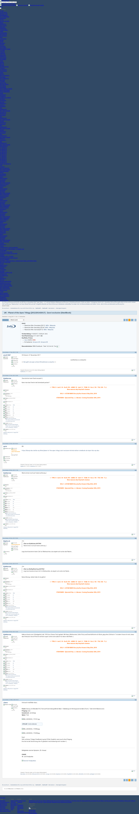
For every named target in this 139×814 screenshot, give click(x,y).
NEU (1, 108)
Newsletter (2, 800)
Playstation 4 (121, 800)
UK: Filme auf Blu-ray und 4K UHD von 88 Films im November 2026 (19, 302)
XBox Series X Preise (5, 811)
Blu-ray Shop (60, 802)
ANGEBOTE (3, 56)
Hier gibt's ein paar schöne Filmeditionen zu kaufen (39, 362)
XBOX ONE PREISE (5, 90)
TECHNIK (2, 50)
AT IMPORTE (3, 147)
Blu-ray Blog (14, 803)
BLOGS (2, 19)
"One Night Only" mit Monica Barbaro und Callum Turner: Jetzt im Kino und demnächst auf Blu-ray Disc (97, 304)
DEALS (2, 77)
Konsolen (49, 802)
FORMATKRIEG (4, 30)
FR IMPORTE (3, 155)
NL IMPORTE (3, 158)
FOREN (2, 246)
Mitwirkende (20, 808)
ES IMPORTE (3, 153)
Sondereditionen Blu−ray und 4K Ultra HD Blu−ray (22, 308)
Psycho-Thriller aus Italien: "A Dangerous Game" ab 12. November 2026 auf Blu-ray (97, 302)
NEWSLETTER (3, 14)
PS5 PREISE (3, 86)
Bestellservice (3, 803)
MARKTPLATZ (3, 265)
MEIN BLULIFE (3, 290)
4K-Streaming (32, 800)
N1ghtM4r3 (69, 774)
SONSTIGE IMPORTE (5, 164)
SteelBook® (38, 308)
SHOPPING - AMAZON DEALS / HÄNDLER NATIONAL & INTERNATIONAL (18, 261)
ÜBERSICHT (3, 24)
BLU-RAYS (2, 80)
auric (5, 446)
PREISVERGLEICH (4, 294)
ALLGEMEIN (3, 59)
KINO (1, 37)
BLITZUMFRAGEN (4, 16)
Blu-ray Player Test (101, 800)
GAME (1, 31)
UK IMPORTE (3, 161)
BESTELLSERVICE (4, 168)
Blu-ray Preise (3, 805)
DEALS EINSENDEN (5, 91)
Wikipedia (52, 325)
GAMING (2, 255)
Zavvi (26, 340)
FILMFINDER (3, 100)
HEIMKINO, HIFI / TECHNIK (6, 256)
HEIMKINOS (3, 297)
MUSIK (1, 41)
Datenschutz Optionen (23, 812)
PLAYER (2, 44)
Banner (12, 806)
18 (135, 699)
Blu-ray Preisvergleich (59, 800)
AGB (18, 809)
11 (135, 352)
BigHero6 (6, 541)
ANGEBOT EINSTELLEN (6, 272)
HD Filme (74, 800)
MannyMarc (23, 774)
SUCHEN (2, 271)
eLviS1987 (7, 355)
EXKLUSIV (2, 27)
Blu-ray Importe (68, 802)
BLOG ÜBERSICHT (4, 296)
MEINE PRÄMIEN (4, 300)
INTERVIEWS (3, 36)
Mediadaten (20, 805)
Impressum (20, 806)
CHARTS (2, 105)
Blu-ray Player (110, 800)
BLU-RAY (2, 102)
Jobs (12, 809)
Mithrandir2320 (35, 774)
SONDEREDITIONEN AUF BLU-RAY (8, 253)
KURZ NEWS (3, 58)
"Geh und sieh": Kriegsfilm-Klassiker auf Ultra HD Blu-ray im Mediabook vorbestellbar (49, 304)
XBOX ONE (3, 231)
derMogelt (92, 774)
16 (135, 563)
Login (1, 6)
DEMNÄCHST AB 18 (5, 283)
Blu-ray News (32, 810)
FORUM (2, 243)
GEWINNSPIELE (4, 15)
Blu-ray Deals (32, 811)
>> (132, 320)
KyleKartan (22, 371)
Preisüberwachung (4, 802)
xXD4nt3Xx (81, 774)
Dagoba (22, 466)
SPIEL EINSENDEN (4, 194)
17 (135, 631)
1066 (14, 405)
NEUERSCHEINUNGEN (5, 281)
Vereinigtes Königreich (61, 308)
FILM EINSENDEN (4, 171)
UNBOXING (3, 55)
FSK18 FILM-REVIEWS (5, 284)
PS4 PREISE (3, 87)
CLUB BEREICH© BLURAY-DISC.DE (9, 258)
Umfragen (13, 802)
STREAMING (3, 250)
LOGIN (1, 291)
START (2, 11)
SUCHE (2, 263)
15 (135, 538)
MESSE (2, 40)
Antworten (5, 320)
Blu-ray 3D (127, 800)
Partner (12, 808)
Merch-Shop (14, 805)
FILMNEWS (2, 96)
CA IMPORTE (3, 150)
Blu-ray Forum (5, 308)
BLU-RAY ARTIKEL (4, 21)
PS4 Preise (2, 806)
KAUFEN (2, 268)
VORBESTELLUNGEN (5, 97)
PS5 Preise (2, 808)
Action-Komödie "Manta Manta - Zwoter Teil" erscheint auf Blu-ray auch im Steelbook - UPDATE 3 (12, 426)
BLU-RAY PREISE (4, 84)
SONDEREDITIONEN (5, 49)
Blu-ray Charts (42, 800)
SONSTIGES (3, 83)
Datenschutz (20, 811)
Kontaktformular (21, 800)
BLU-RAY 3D (3, 112)
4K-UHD (2, 121)
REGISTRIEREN (4, 293)
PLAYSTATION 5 (4, 184)
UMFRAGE (2, 53)
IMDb (47, 325)
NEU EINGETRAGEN (5, 111)
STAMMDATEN (4, 275)
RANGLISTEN (3, 299)
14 (135, 470)
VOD (1, 165)
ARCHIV (2, 74)
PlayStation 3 (68, 800)
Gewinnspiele (14, 800)
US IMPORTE (3, 162)
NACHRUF (2, 43)
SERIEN (2, 62)
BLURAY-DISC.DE (4, 66)
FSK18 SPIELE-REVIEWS (6, 286)
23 (13, 411)
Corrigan (47, 774)
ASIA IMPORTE (4, 146)
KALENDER (3, 106)
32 (13, 409)
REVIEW (2, 65)
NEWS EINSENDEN (4, 75)
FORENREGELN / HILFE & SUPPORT (9, 247)
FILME (1, 61)
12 (135, 375)
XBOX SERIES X (4, 219)
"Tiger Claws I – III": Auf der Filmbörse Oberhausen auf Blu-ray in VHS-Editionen (56, 302)
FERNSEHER (3, 28)
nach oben (2, 797)
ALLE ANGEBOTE (4, 78)
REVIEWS (2, 99)
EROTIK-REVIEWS (4, 287)
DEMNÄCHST (3, 109)
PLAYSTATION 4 (4, 196)
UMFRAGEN (3, 18)
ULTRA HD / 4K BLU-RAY (6, 252)
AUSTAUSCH (3, 25)
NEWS (1, 22)
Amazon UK (36, 342)
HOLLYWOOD (3, 34)
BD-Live (116, 800)
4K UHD (35, 802)
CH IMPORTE (3, 152)
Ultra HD (79, 800)
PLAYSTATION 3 (4, 208)
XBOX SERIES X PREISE (6, 88)
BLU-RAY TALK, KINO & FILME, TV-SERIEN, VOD (12, 249)
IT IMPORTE (3, 156)
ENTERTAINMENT (5, 259)
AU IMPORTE (3, 149)
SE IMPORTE (3, 159)
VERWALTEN (3, 274)
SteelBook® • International (48, 308)
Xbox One (40, 802)
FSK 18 (1, 277)
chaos (5, 702)
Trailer (44, 802)
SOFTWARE (3, 47)
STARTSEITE (3, 12)
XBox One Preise (4, 809)
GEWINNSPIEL (3, 33)
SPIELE (1, 172)
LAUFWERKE (3, 39)
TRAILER (2, 52)
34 (13, 407)
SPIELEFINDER (3, 178)
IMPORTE (2, 138)
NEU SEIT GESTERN (5, 262)
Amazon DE (44, 342)
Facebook (19, 802)
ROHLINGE (2, 46)
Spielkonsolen (49, 800)
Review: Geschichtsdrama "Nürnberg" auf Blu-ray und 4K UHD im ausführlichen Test (13, 420)
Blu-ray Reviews (92, 800)
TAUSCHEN (3, 269)
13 (135, 443)
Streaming (54, 802)
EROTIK (2, 63)
